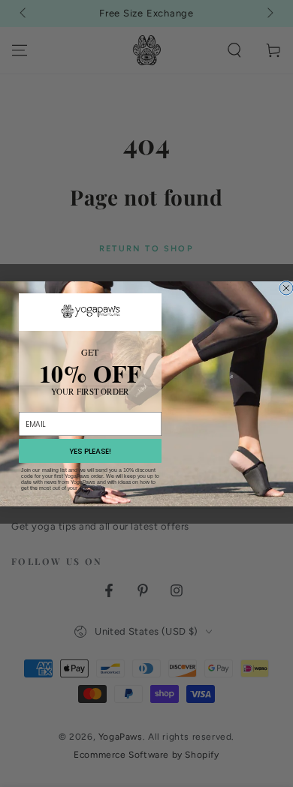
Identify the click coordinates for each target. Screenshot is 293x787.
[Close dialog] (286, 288)
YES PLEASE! (90, 451)
